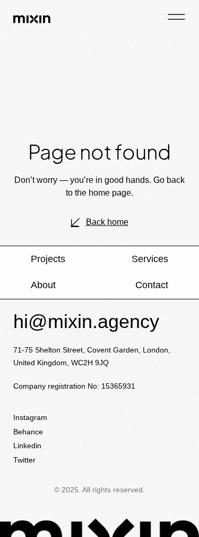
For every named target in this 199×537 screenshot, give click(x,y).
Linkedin (27, 445)
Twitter (24, 460)
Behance (28, 431)
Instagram (30, 417)
